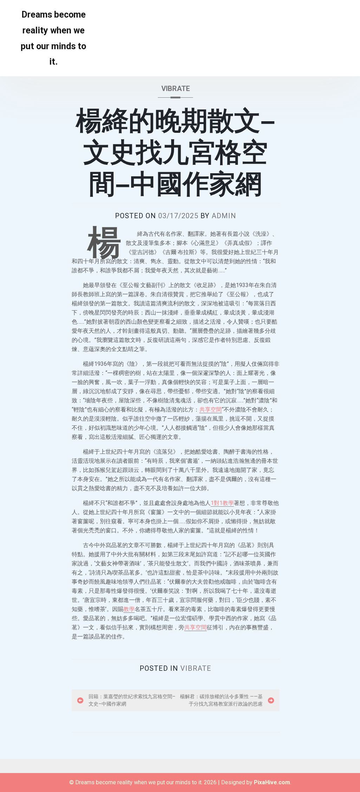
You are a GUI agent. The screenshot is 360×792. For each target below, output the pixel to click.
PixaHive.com (272, 782)
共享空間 (210, 409)
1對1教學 (222, 503)
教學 (129, 609)
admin (224, 216)
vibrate (175, 88)
